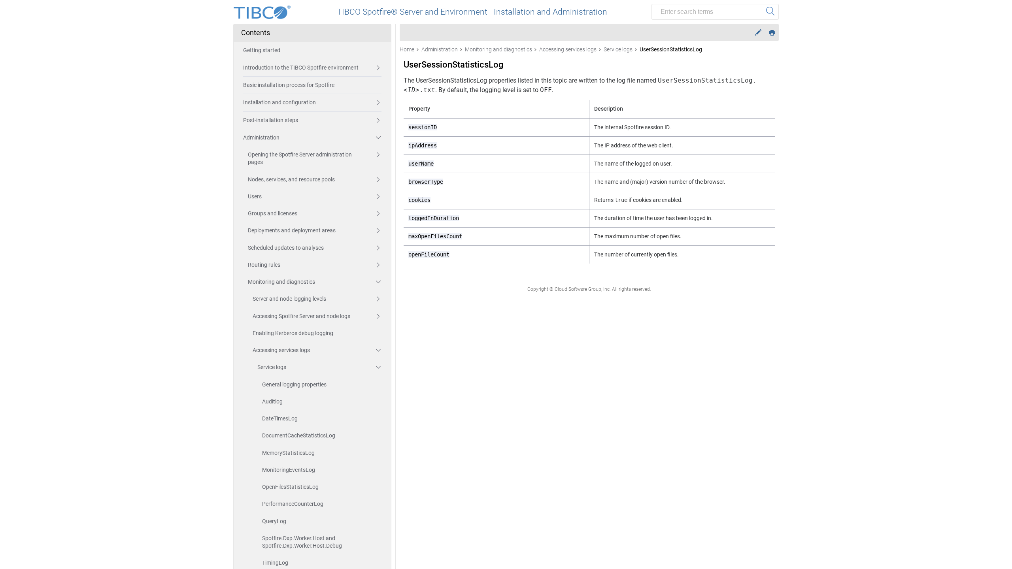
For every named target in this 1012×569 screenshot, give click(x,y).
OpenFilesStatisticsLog (290, 487)
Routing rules (264, 265)
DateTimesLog (280, 418)
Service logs (271, 367)
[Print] (772, 32)
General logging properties (294, 384)
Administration (261, 137)
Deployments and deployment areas (292, 230)
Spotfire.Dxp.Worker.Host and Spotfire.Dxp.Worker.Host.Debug (302, 542)
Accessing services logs (281, 350)
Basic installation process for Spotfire (288, 85)
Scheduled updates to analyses (286, 248)
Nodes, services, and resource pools (291, 179)
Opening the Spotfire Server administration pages (300, 158)
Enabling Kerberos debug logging (293, 333)
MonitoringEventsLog (288, 470)
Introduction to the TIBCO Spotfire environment (301, 67)
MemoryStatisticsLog (288, 453)
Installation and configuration (279, 102)
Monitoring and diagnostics (281, 282)
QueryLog (274, 521)
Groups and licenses (272, 213)
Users (255, 196)
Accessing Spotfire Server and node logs (301, 316)
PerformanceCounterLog (292, 504)
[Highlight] (758, 32)
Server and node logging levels (289, 299)
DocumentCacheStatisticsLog (298, 435)
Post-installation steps (270, 120)
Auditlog (272, 401)
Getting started (261, 50)
